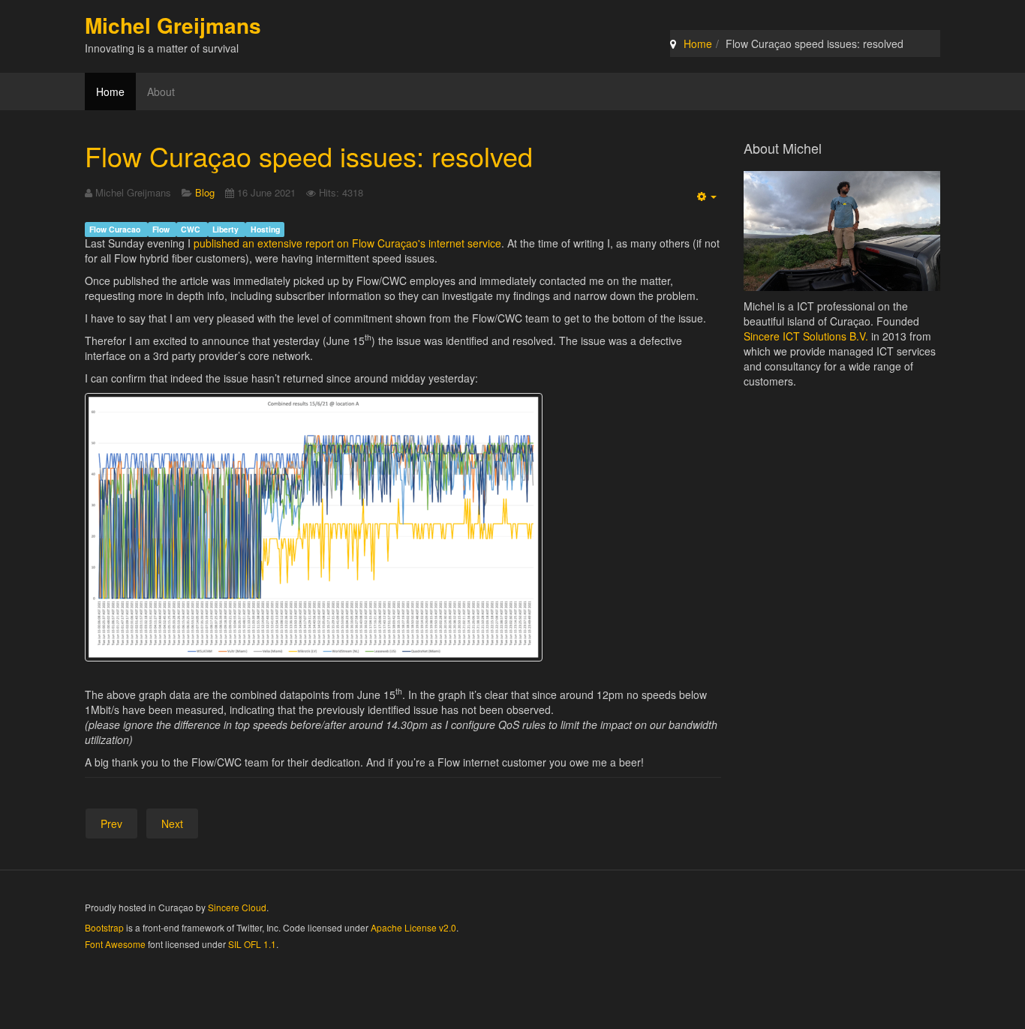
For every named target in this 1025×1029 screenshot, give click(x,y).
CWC (192, 229)
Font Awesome (115, 944)
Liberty (226, 229)
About (161, 91)
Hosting (265, 229)
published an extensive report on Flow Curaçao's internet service (347, 243)
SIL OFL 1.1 (252, 944)
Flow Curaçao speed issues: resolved (309, 155)
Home (698, 43)
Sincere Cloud (237, 907)
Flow (162, 229)
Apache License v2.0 (413, 927)
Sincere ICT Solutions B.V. (806, 336)
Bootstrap (104, 927)
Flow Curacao (116, 229)
